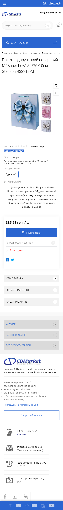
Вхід (45, 3)
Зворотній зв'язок (31, 415)
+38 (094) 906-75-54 (50, 12)
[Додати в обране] (56, 86)
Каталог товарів (17, 42)
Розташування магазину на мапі (21, 405)
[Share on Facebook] (7, 259)
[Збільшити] (31, 112)
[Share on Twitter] (12, 259)
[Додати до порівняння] (56, 93)
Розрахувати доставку (21, 242)
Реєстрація (55, 3)
